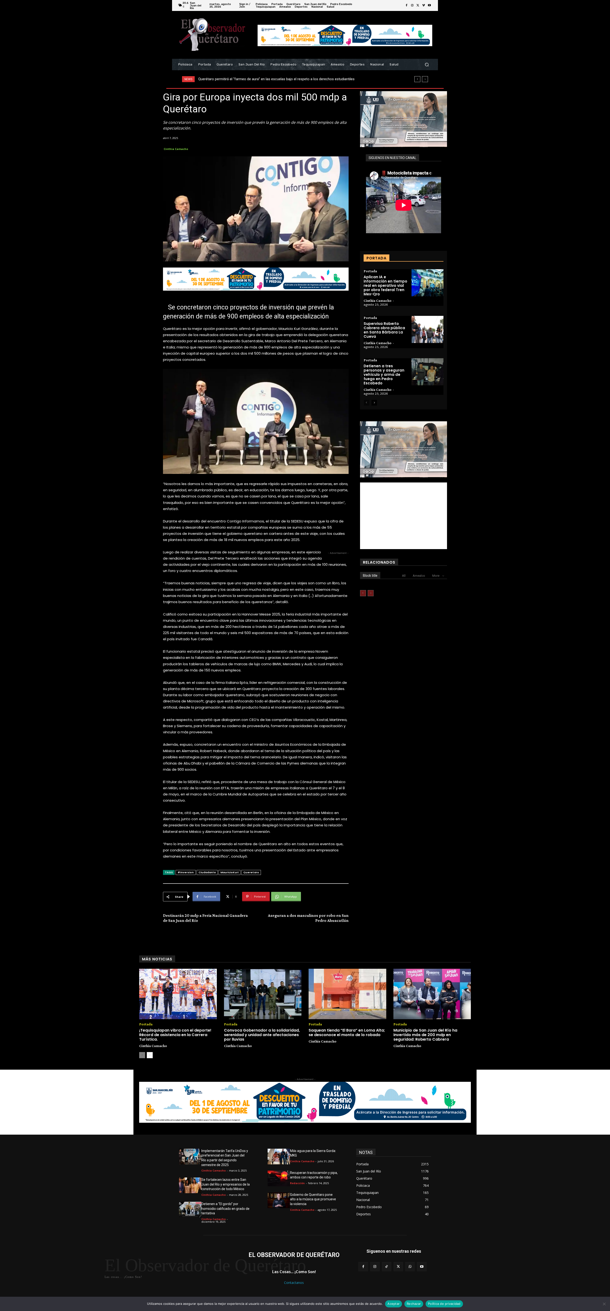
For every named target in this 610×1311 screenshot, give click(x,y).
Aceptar (393, 1304)
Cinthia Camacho (176, 149)
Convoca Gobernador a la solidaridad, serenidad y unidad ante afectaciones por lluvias (262, 1035)
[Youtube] (429, 5)
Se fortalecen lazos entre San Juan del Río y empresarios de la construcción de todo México (225, 1184)
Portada (370, 271)
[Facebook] (406, 5)
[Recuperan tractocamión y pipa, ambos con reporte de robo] (279, 1178)
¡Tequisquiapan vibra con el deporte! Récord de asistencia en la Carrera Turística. (175, 1035)
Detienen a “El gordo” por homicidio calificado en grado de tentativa (225, 1208)
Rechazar (414, 1304)
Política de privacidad (444, 1304)
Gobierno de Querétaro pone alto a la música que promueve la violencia (313, 1199)
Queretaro (251, 872)
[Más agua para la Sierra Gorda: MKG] (279, 1156)
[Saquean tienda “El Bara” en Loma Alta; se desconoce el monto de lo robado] (347, 994)
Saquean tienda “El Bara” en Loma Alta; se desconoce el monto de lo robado (347, 1033)
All (404, 575)
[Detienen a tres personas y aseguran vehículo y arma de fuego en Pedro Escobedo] (427, 371)
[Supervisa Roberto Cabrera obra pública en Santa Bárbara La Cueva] (427, 329)
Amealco (419, 575)
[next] (425, 79)
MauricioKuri (229, 872)
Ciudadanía (207, 872)
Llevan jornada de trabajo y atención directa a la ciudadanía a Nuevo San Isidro (259, 79)
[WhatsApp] (410, 1266)
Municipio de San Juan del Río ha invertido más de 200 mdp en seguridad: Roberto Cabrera (425, 1035)
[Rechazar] (604, 1303)
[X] (418, 5)
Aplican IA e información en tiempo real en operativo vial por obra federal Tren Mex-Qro (385, 285)
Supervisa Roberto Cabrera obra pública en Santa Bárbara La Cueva (384, 330)
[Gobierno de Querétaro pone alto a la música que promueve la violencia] (279, 1200)
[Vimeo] (424, 5)
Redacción (297, 1183)
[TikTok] (386, 1266)
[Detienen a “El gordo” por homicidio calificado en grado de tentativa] (190, 1209)
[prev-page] (367, 403)
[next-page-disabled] (371, 593)
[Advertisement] (403, 515)
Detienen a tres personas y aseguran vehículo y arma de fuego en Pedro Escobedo (384, 374)
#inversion (186, 872)
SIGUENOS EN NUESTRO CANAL (392, 158)
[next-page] (374, 403)
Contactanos (294, 1282)
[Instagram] (412, 5)
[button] (426, 64)
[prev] (417, 79)
